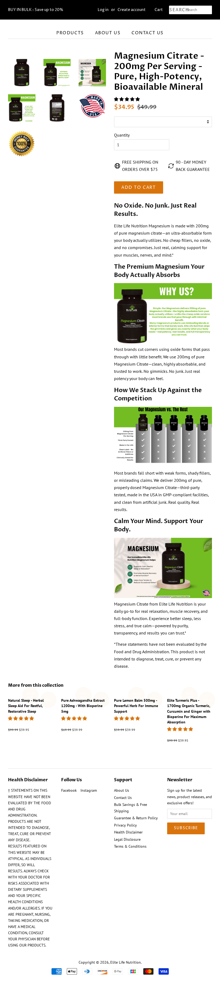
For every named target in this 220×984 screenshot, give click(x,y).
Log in (103, 9)
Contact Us (147, 33)
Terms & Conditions (130, 846)
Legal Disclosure (127, 839)
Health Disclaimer (128, 832)
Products (70, 33)
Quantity (122, 135)
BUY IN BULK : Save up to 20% (35, 9)
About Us (108, 33)
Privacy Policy (125, 825)
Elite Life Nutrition (125, 962)
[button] (127, 99)
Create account (132, 9)
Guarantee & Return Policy (136, 818)
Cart (159, 9)
